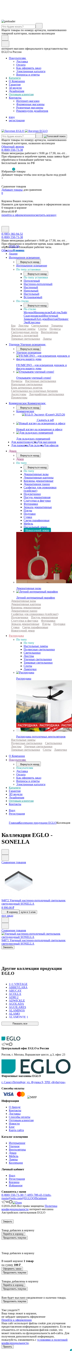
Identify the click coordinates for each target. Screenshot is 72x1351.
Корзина (14, 1182)
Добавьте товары (12, 189)
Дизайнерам (16, 91)
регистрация (17, 120)
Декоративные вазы (36, 474)
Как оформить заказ (28, 68)
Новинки (18, 250)
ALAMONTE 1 (18, 1017)
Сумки (28, 517)
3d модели (15, 87)
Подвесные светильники (39, 649)
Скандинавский (34, 315)
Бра (13, 325)
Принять (7, 1346)
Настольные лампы (23, 328)
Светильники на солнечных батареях (34, 390)
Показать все (20, 1023)
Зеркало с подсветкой (24, 335)
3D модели (16, 794)
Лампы (47, 338)
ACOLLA (15, 993)
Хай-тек (55, 312)
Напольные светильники (26, 384)
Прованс (63, 319)
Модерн (29, 312)
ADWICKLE (17, 1000)
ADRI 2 (13, 997)
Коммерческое (25, 411)
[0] (3, 183)
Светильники (39, 325)
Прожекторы (19, 397)
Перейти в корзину (13, 1234)
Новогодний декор (37, 530)
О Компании (17, 81)
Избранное (16, 1185)
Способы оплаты (19, 1117)
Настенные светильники (40, 381)
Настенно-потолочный (38, 284)
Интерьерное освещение (24, 257)
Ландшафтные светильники (46, 394)
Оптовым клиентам (21, 94)
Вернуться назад (29, 262)
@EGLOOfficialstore (34, 1198)
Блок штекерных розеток (26, 387)
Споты (42, 328)
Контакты (15, 97)
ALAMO (14, 1013)
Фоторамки (31, 503)
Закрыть (7, 1221)
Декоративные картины (39, 477)
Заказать (8, 947)
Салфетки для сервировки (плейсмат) (34, 614)
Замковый (30, 319)
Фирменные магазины (30, 104)
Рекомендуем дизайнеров (32, 110)
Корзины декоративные (38, 480)
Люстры (23, 325)
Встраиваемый (33, 297)
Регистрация (17, 813)
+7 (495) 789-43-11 (34, 1194)
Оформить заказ (12, 1268)
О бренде (14, 1107)
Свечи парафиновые (36, 520)
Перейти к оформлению (16, 1320)
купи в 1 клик (28, 912)
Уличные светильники (38, 659)
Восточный (51, 315)
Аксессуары (18, 394)
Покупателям (17, 58)
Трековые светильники (25, 338)
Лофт (64, 312)
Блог (12, 1126)
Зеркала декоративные (38, 507)
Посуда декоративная (37, 497)
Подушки (30, 513)
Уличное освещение (28, 352)
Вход (12, 810)
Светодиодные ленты (24, 332)
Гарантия (14, 84)
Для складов (36, 445)
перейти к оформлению (16, 215)
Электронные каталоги (30, 71)
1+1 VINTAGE (18, 984)
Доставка (22, 61)
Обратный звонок (12, 146)
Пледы (28, 510)
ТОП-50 (14, 246)
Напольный (31, 290)
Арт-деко (42, 319)
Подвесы (55, 328)
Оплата (20, 64)
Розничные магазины (29, 107)
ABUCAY (15, 990)
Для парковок (19, 445)
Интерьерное (17, 1143)
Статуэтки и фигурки (37, 500)
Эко (26, 322)
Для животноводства (24, 442)
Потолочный (32, 280)
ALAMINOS (17, 1010)
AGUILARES (17, 1007)
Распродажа (16, 635)
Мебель (28, 523)
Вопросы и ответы (28, 74)
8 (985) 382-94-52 (12, 233)
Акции (13, 253)
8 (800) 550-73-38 (12, 149)
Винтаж (53, 319)
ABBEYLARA (18, 987)
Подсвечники (32, 494)
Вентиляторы (49, 332)
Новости (14, 1123)
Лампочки (30, 669)
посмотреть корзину (43, 215)
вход (12, 117)
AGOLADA (16, 1003)
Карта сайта (16, 1130)
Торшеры (57, 325)
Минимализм (42, 312)
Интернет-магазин (28, 101)
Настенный (31, 287)
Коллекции (16, 1162)
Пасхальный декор (35, 527)
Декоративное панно (37, 484)
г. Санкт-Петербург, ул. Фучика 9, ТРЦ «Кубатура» (33, 1082)
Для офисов (51, 445)
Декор (13, 451)
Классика (34, 322)
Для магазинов (46, 442)
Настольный (31, 293)
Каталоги (15, 77)
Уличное (14, 1146)
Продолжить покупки (14, 1237)
